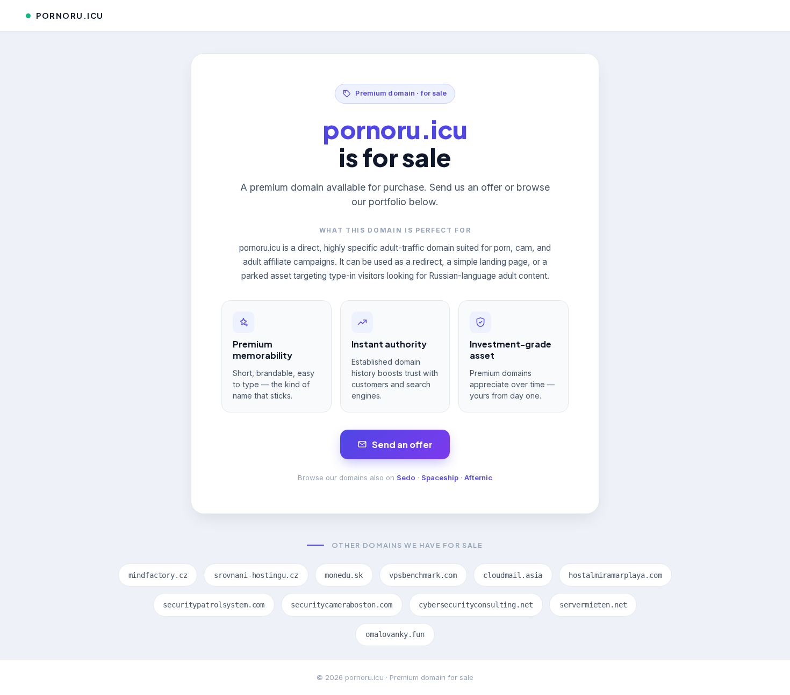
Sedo (406, 477)
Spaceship (439, 477)
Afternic (478, 477)
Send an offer (402, 444)
